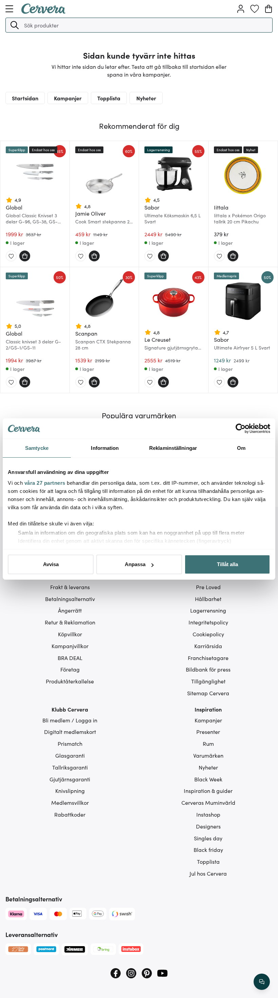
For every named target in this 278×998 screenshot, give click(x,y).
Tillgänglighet (208, 681)
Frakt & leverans (70, 587)
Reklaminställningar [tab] (173, 448)
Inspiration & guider (208, 790)
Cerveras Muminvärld (208, 802)
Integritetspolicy (208, 622)
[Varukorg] (268, 8)
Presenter (208, 731)
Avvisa (51, 564)
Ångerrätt (70, 610)
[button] (14, 25)
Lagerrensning (208, 610)
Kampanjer (68, 98)
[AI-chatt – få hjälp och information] (262, 982)
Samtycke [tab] (36, 448)
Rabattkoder (69, 814)
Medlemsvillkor (70, 802)
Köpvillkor (70, 634)
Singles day (208, 838)
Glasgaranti (70, 755)
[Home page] (43, 11)
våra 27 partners (44, 483)
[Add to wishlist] (11, 256)
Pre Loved (208, 587)
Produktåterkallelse (70, 681)
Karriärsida (208, 646)
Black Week (208, 779)
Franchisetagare (208, 657)
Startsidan (25, 98)
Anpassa (135, 564)
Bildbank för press (208, 669)
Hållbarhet (208, 598)
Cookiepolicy (208, 634)
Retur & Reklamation (70, 622)
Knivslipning (70, 790)
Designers (208, 826)
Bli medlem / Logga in (69, 720)
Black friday (208, 849)
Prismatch (70, 743)
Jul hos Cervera (208, 873)
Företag (70, 669)
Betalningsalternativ (70, 598)
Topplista (108, 98)
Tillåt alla (227, 564)
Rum (208, 743)
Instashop (208, 814)
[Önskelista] (254, 8)
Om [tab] (241, 448)
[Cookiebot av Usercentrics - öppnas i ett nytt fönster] (240, 428)
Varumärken (208, 755)
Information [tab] (105, 448)
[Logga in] (240, 8)
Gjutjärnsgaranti (69, 779)
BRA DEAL (70, 657)
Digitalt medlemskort (70, 731)
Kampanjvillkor (70, 646)
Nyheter (146, 98)
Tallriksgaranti (70, 767)
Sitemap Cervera (208, 693)
